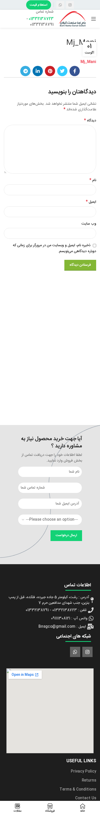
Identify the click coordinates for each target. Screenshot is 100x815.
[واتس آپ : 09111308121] (50, 618)
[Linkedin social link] (38, 71)
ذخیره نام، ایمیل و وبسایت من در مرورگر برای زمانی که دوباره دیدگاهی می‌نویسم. (54, 248)
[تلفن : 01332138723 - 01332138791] (50, 610)
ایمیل (91, 202)
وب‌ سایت (89, 224)
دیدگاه (90, 120)
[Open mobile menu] (93, 19)
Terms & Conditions (77, 789)
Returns (89, 780)
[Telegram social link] (25, 71)
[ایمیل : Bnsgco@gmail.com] (50, 627)
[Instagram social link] (70, 5)
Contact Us (85, 798)
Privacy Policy (83, 771)
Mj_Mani (88, 62)
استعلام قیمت (38, 4)
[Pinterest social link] (50, 71)
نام (92, 180)
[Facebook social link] (74, 71)
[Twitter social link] (62, 71)
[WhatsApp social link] (60, 5)
